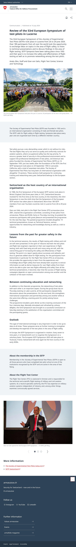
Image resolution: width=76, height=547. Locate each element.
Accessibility (23, 544)
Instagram (10, 505)
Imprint (6, 544)
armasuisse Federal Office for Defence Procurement (23, 8)
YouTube (22, 505)
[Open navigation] (71, 9)
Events (6, 527)
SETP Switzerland (12, 469)
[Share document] (71, 17)
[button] (35, 451)
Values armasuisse (11, 521)
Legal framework (14, 544)
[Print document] (66, 17)
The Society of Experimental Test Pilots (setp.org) (24, 466)
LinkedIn (33, 505)
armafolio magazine (11, 533)
